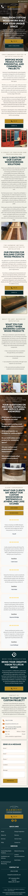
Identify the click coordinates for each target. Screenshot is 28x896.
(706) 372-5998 (14, 871)
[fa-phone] (2, 8)
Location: (5, 764)
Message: (5, 770)
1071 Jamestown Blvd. (14, 878)
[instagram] (15, 820)
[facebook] (12, 820)
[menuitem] (7, 831)
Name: (4, 748)
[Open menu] (25, 6)
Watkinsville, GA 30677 (14, 882)
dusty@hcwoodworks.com (14, 874)
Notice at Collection (10, 894)
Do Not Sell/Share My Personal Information (16, 892)
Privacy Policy (5, 892)
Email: (4, 753)
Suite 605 (14, 880)
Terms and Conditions (18, 894)
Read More (14, 558)
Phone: (5, 759)
